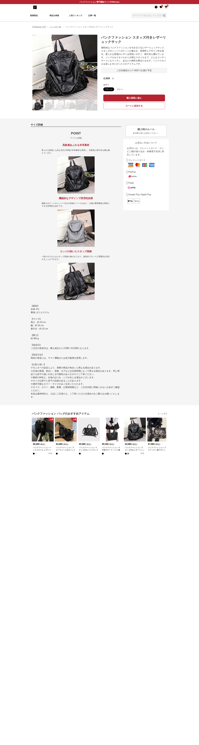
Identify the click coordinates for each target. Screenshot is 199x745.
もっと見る (162, 413)
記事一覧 (92, 15)
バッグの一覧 (55, 27)
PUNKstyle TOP (39, 27)
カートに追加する (134, 106)
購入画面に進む (134, 98)
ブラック (108, 89)
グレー (120, 89)
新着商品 (34, 15)
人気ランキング (75, 15)
